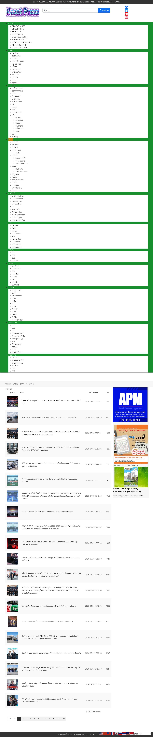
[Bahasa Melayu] (128, 733)
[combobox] (70, 10)
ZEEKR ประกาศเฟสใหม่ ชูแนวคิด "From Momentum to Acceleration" (47, 511)
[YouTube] (135, 13)
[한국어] (117, 733)
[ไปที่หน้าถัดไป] (58, 719)
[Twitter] (135, 10)
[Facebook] (135, 7)
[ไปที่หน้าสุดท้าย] (63, 719)
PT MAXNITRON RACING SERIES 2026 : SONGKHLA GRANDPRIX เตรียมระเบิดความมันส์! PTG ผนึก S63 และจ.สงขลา (50, 433)
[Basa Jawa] (132, 733)
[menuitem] (11, 23)
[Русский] (120, 733)
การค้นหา (105, 10)
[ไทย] (124, 733)
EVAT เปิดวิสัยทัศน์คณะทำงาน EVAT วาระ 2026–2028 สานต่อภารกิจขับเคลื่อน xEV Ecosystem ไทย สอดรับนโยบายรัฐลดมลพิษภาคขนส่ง (51, 527)
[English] (101, 733)
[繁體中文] (109, 733)
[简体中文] (105, 733)
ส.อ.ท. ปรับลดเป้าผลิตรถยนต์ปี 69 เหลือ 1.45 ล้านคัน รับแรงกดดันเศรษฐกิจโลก (49, 417)
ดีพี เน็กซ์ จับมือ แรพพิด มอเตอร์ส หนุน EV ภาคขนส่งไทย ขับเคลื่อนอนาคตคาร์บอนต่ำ (51, 653)
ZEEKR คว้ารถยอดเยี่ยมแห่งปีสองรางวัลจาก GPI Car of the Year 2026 (47, 621)
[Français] (113, 733)
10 (54, 718)
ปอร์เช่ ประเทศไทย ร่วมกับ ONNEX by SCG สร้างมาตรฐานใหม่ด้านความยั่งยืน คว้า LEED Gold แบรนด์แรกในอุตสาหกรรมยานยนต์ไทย (50, 637)
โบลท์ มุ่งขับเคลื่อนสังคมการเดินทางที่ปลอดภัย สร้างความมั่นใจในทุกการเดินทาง (49, 606)
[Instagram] (135, 17)
